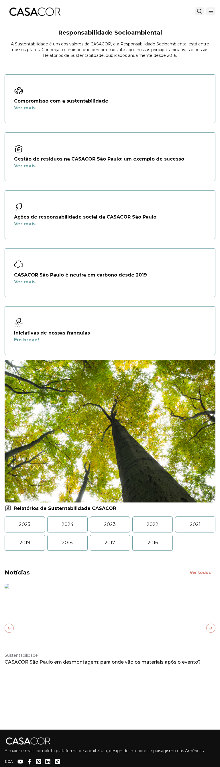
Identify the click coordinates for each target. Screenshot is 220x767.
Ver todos (200, 572)
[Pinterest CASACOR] (39, 761)
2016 (153, 542)
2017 (110, 542)
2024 (67, 524)
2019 (24, 542)
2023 (110, 524)
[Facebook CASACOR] (29, 761)
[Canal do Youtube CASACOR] (20, 761)
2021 (195, 524)
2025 (24, 524)
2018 (67, 542)
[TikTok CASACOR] (57, 761)
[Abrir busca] (199, 11)
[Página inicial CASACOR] (35, 11)
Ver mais (25, 108)
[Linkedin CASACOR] (48, 761)
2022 (152, 524)
